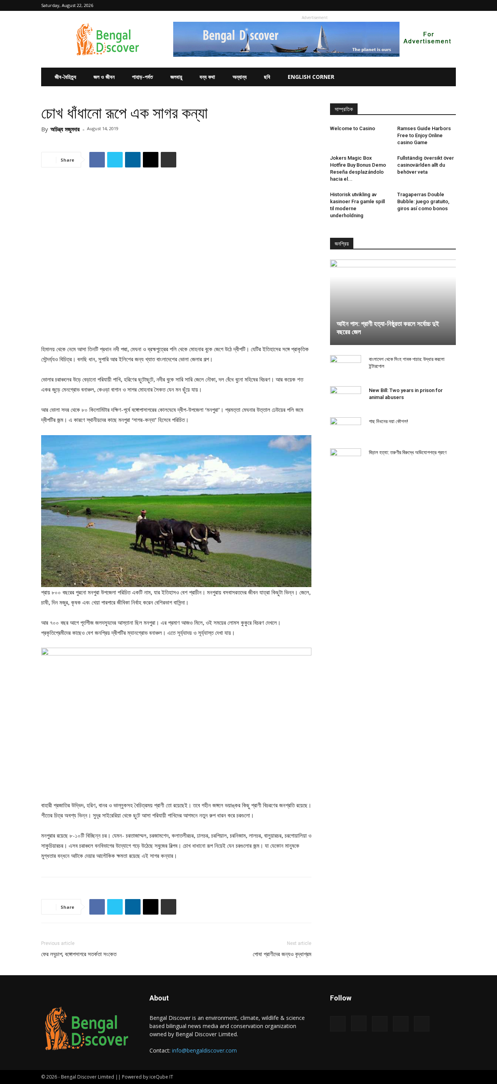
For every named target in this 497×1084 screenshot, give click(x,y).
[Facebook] (399, 5)
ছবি (267, 76)
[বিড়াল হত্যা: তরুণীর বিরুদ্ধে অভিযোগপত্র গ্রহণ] (345, 460)
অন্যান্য (240, 76)
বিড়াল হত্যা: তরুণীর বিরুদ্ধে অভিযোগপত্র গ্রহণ (408, 452)
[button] (387, 5)
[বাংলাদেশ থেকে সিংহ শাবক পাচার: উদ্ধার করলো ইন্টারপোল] (345, 366)
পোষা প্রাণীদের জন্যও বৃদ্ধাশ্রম (282, 954)
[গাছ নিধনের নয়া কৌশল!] (345, 429)
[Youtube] (450, 5)
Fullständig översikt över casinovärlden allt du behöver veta (425, 165)
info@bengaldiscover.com (204, 1050)
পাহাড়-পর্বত (142, 76)
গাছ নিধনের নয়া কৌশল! (388, 421)
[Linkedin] (424, 5)
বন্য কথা (207, 76)
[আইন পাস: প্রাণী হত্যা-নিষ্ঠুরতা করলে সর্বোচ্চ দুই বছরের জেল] (393, 302)
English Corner (311, 76)
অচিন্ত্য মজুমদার (65, 129)
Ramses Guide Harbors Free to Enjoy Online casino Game (424, 135)
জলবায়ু (176, 76)
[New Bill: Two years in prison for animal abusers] (345, 398)
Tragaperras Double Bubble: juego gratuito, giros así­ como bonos (423, 201)
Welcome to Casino (352, 128)
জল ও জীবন (104, 76)
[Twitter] (437, 5)
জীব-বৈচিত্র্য (65, 76)
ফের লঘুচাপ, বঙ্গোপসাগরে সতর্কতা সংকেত (78, 954)
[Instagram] (411, 5)
